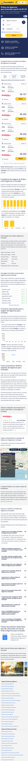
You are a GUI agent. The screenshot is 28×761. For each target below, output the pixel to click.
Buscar (21, 99)
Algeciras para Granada (6, 502)
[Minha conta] (16, 2)
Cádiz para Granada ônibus (7, 742)
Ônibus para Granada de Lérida (8, 758)
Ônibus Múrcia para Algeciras (7, 713)
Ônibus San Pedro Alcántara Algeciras (9, 720)
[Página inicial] (7, 2)
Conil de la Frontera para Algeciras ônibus (10, 694)
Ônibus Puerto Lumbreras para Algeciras (10, 718)
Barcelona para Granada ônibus (8, 735)
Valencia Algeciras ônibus (6, 725)
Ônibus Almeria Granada (6, 733)
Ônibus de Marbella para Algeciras (8, 708)
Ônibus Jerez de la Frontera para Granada (10, 754)
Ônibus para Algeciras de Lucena (8, 704)
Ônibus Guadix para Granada (7, 749)
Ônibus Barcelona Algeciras (7, 690)
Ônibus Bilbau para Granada (7, 740)
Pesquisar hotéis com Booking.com (11, 32)
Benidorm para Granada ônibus (8, 737)
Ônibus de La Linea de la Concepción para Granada (12, 756)
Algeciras (14, 451)
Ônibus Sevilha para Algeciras (7, 722)
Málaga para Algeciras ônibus (7, 706)
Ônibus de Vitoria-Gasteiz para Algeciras (9, 727)
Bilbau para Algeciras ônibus (7, 692)
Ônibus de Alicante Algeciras (7, 685)
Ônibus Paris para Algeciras (7, 715)
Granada (23, 451)
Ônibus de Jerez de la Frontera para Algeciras (10, 701)
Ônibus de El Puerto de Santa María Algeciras (11, 697)
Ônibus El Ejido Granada (6, 747)
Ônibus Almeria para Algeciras (7, 687)
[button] (21, 466)
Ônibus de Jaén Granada (6, 751)
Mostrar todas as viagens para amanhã (14, 163)
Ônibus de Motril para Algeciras (8, 711)
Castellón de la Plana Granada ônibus (9, 744)
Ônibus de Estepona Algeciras (7, 699)
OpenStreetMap (20, 481)
